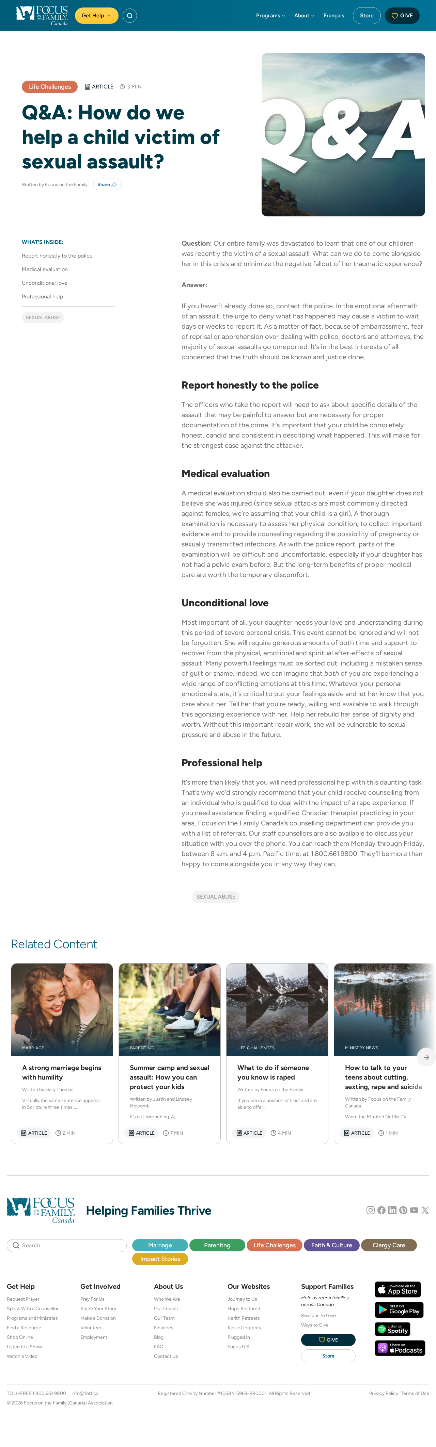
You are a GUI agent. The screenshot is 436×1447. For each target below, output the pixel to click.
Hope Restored (244, 1308)
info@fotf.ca (85, 1393)
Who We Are (167, 1299)
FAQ (159, 1346)
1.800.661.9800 (49, 1393)
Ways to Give (315, 1325)
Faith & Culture (331, 1245)
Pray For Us (92, 1299)
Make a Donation (98, 1318)
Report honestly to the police (57, 255)
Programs (268, 15)
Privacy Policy (383, 1393)
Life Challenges (50, 86)
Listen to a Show (24, 1346)
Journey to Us (242, 1299)
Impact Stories (160, 1258)
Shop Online (20, 1337)
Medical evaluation (45, 269)
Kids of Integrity (244, 1327)
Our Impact (166, 1308)
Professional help (42, 296)
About (301, 15)
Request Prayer (23, 1299)
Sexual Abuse (43, 317)
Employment (93, 1337)
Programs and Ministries (32, 1318)
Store (367, 15)
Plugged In (239, 1337)
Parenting (217, 1245)
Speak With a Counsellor (33, 1308)
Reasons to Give (318, 1315)
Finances (163, 1327)
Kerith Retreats (244, 1318)
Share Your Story (98, 1308)
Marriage (160, 1245)
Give (406, 15)
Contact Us (166, 1356)
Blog (159, 1337)
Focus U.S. (239, 1346)
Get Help (93, 15)
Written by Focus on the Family (55, 184)
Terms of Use (415, 1393)
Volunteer (91, 1327)
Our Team (164, 1318)
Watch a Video (22, 1356)
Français (334, 15)
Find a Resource (24, 1327)
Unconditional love (44, 283)
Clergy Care (389, 1245)
